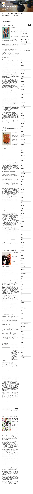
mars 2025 (22, 81)
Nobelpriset (22, 329)
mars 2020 (22, 168)
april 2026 (22, 63)
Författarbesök (23, 300)
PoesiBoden (22, 334)
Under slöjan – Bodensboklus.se (25, 47)
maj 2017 (22, 210)
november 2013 (23, 263)
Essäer (21, 294)
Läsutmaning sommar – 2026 (25, 36)
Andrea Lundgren (23, 271)
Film (22, 13)
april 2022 (22, 131)
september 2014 (23, 250)
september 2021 (23, 142)
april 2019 (22, 186)
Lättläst (22, 318)
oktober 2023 (22, 105)
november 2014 (23, 247)
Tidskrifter (22, 342)
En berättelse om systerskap (9, 345)
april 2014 (22, 255)
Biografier (22, 276)
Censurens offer (28, 42)
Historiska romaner (23, 307)
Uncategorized (23, 345)
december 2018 (23, 192)
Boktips (22, 284)
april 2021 (22, 150)
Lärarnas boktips (16, 13)
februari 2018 (22, 205)
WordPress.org (23, 357)
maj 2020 (22, 165)
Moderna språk (23, 326)
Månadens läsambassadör (24, 323)
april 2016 (22, 226)
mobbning (22, 324)
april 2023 (22, 113)
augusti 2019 (22, 179)
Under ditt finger (28, 50)
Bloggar (22, 278)
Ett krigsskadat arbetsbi (24, 33)
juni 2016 (22, 223)
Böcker (22, 279)
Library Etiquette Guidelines (6, 15)
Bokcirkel (22, 281)
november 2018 (23, 194)
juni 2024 (22, 94)
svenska (4, 410)
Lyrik (21, 321)
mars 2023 (22, 115)
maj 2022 (22, 129)
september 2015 (23, 234)
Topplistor (22, 344)
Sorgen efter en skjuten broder (10, 416)
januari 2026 (22, 68)
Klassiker (22, 310)
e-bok (6, 122)
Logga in (22, 352)
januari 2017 (22, 215)
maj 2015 (22, 237)
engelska (16, 481)
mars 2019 (22, 187)
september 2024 (23, 91)
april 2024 (22, 97)
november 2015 (23, 232)
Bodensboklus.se (11, 7)
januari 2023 (22, 118)
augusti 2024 (22, 92)
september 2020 (23, 158)
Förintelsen (22, 302)
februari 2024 (22, 99)
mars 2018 (22, 203)
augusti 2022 (22, 126)
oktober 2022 (22, 123)
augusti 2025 (22, 76)
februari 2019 (22, 189)
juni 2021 (22, 147)
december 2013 (23, 261)
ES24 (21, 292)
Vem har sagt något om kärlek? (25, 48)
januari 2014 (22, 260)
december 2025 (23, 70)
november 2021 (23, 139)
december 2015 (23, 231)
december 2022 (23, 120)
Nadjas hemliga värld (7, 25)
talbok (8, 121)
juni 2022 (22, 128)
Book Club (13, 15)
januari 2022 (22, 136)
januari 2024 (22, 100)
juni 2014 (22, 252)
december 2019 (23, 173)
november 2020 (23, 155)
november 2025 (23, 71)
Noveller (22, 331)
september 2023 (23, 107)
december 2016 (23, 216)
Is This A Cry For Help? (24, 31)
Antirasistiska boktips (23, 273)
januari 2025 (22, 84)
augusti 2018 (22, 197)
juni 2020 (22, 163)
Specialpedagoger (23, 337)
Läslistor (22, 313)
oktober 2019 (22, 176)
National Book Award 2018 (9, 250)
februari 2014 (22, 258)
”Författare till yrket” (9, 168)
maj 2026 (22, 62)
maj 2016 (22, 224)
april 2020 (22, 166)
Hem (2, 13)
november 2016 (23, 218)
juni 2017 (22, 208)
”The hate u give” (8, 482)
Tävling (17, 15)
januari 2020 (22, 171)
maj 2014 (22, 253)
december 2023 (23, 102)
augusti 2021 (22, 144)
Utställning (22, 347)
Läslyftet (22, 315)
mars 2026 (22, 65)
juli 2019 (22, 181)
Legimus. (3, 244)
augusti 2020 (22, 160)
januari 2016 (22, 229)
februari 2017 (22, 213)
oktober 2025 (22, 73)
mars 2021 (22, 152)
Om (5, 13)
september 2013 (23, 266)
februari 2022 (22, 134)
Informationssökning (23, 308)
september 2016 (23, 221)
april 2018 (22, 202)
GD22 (21, 305)
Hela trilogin (7, 242)
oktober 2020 (22, 157)
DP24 (21, 287)
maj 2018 (22, 200)
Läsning (22, 316)
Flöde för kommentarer (24, 355)
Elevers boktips (10, 13)
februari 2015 (22, 242)
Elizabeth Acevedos (12, 313)
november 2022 (23, 121)
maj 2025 (22, 78)
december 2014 (23, 245)
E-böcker (22, 289)
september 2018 (23, 195)
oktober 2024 (22, 89)
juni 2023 (22, 110)
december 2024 (23, 86)
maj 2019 (22, 184)
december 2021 (23, 137)
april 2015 (22, 239)
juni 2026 (22, 60)
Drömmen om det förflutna (24, 30)
